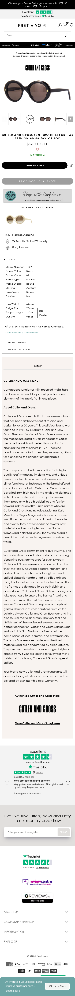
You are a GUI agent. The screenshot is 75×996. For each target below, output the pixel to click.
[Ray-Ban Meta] (47, 45)
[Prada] (35, 45)
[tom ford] (69, 45)
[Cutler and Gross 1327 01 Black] (15, 119)
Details (11, 259)
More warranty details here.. (22, 332)
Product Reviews (17, 342)
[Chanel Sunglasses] (6, 45)
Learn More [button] (13, 990)
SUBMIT (63, 832)
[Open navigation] (3, 25)
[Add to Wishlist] (37, 149)
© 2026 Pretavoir (37, 956)
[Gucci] (25, 45)
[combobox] (37, 35)
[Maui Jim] (59, 45)
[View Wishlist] (71, 25)
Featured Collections (19, 349)
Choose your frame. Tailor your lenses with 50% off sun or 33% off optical (37, 5)
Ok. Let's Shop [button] (57, 986)
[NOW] (66, 35)
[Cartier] (15, 45)
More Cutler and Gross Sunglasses (37, 723)
